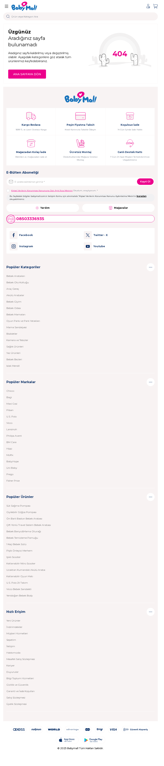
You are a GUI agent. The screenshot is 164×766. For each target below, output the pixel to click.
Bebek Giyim (13, 301)
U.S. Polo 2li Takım (17, 582)
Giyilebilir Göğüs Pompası (21, 512)
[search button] (8, 16)
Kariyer (10, 665)
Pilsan (9, 410)
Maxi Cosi (11, 403)
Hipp (9, 448)
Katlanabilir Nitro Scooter (20, 563)
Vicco (9, 422)
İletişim (10, 646)
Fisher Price (13, 480)
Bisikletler (11, 333)
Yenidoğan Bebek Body (19, 595)
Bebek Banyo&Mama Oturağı (23, 531)
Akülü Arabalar (15, 295)
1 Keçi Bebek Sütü (16, 544)
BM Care (11, 442)
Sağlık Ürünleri (14, 346)
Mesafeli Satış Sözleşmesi (20, 659)
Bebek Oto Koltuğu (17, 282)
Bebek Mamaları (15, 314)
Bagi (9, 397)
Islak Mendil (13, 365)
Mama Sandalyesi (16, 327)
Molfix (9, 454)
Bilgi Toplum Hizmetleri (20, 678)
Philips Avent (14, 435)
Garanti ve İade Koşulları (20, 691)
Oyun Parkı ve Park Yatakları (23, 320)
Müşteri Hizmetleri (17, 633)
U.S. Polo (11, 416)
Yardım (45, 207)
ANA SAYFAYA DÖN (27, 74)
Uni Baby (11, 467)
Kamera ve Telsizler (17, 340)
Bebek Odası (13, 308)
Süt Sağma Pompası (18, 505)
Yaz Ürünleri (13, 352)
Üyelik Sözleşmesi (16, 703)
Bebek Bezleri (14, 359)
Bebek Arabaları (15, 275)
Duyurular (12, 671)
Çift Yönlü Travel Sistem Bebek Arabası (28, 524)
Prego (9, 474)
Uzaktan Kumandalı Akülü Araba (25, 569)
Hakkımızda (13, 652)
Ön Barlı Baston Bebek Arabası (24, 518)
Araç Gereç (12, 288)
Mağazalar (121, 207)
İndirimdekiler (14, 626)
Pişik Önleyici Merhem (19, 550)
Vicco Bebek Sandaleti (18, 589)
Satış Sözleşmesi (15, 697)
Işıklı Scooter (13, 557)
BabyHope (12, 461)
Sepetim (11, 639)
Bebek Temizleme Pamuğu (22, 537)
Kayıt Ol (145, 181)
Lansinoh (11, 429)
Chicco (10, 390)
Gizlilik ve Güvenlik (17, 684)
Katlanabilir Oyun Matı (19, 576)
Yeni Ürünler (13, 620)
